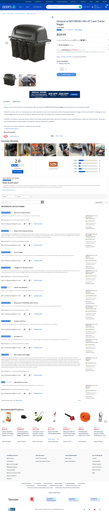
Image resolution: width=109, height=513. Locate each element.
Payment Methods (42, 485)
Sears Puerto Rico (97, 467)
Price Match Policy (26, 483)
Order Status (10, 461)
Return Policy (59, 136)
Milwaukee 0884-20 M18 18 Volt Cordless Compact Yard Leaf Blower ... (69, 433)
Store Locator (10, 458)
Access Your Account (41, 458)
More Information (9, 132)
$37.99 (96, 427)
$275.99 (36, 429)
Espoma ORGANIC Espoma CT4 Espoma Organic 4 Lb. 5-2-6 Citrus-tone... (8, 433)
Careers (94, 458)
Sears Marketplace (71, 455)
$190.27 (66, 429)
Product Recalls (11, 470)
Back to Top (19, 400)
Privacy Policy (81, 483)
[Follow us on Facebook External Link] (84, 509)
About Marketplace (70, 461)
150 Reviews (70, 29)
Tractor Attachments (20, 13)
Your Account (40, 455)
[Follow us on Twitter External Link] (89, 509)
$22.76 (4, 429)
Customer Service (12, 455)
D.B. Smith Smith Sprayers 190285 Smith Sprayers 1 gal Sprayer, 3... (99, 433)
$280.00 (65, 427)
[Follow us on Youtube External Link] (94, 509)
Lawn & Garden (10, 13)
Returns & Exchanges (12, 464)
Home (4, 13)
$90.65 (81, 429)
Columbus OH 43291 (66, 56)
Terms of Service (48, 483)
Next (79, 400)
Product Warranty (14, 136)
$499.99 (35, 427)
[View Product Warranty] (6, 136)
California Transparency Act (72, 485)
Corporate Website (70, 483)
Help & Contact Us (12, 475)
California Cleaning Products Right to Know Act (40, 487)
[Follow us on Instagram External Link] (99, 509)
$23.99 (4, 427)
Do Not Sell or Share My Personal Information (67, 487)
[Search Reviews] (42, 202)
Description (6, 101)
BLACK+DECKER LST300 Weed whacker (54, 432)
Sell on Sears (68, 458)
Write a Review (78, 29)
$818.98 (19, 427)
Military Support (96, 464)
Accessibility (37, 483)
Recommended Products (12, 409)
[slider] (52, 438)
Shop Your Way (96, 470)
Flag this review (38, 223)
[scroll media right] (106, 149)
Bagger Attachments (31, 13)
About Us (9, 478)
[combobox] (64, 7)
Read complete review (8, 190)
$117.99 (51, 429)
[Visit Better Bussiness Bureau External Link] (11, 509)
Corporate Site (96, 461)
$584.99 (20, 429)
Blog (93, 473)
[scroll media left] (2, 149)
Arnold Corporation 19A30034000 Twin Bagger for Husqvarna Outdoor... (23, 433)
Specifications (17, 101)
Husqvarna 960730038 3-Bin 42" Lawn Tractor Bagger (81, 23)
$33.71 (96, 429)
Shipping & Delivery (12, 467)
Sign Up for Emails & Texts (13, 473)
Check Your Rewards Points (43, 461)
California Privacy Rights (56, 485)
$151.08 (81, 427)
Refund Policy (58, 483)
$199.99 (50, 427)
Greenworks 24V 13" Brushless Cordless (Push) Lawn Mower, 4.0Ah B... (38, 433)
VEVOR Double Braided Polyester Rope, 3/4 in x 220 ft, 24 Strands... (84, 433)
